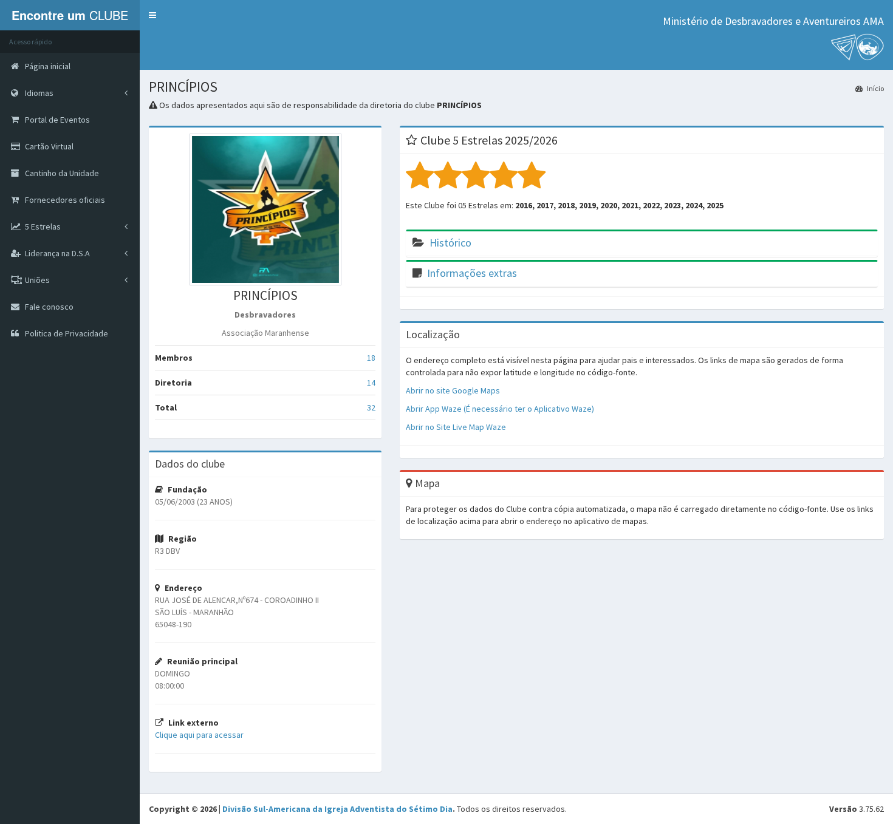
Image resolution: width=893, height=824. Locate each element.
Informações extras (472, 273)
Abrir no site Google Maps (453, 390)
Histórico (450, 243)
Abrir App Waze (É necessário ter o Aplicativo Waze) (500, 408)
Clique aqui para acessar (199, 734)
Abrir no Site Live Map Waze (456, 426)
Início (875, 88)
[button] (152, 15)
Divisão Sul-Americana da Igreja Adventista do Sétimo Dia (337, 808)
